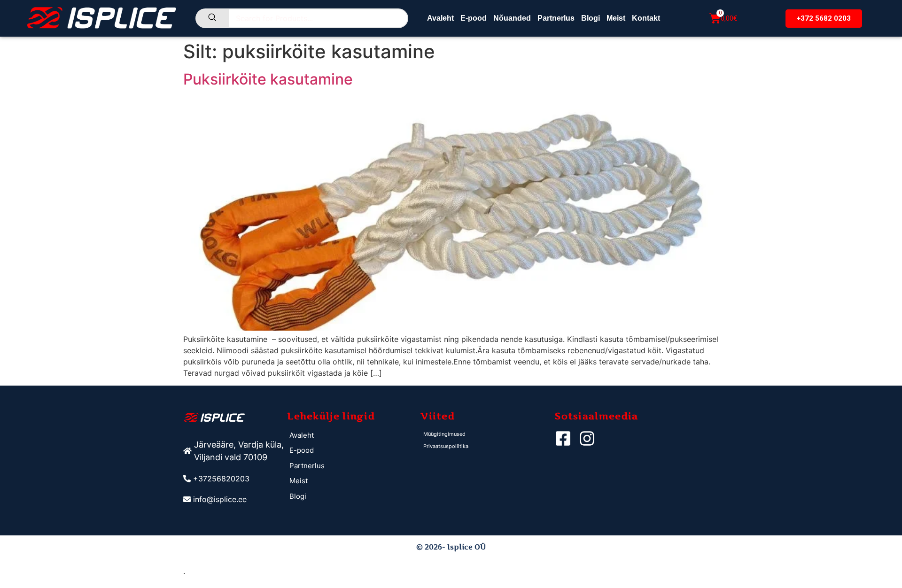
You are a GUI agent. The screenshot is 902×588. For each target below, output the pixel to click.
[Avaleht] (354, 435)
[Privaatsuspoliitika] (488, 446)
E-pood (473, 18)
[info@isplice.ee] (235, 499)
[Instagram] (587, 438)
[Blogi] (354, 496)
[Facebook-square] (563, 438)
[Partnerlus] (354, 466)
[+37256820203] (235, 478)
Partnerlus (556, 18)
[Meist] (354, 481)
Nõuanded (512, 18)
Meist (616, 18)
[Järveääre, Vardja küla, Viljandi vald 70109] (235, 451)
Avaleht (440, 18)
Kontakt (646, 18)
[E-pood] (354, 450)
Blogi (590, 18)
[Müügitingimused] (488, 434)
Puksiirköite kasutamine (268, 79)
